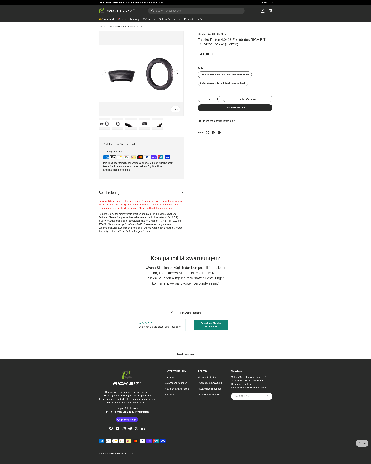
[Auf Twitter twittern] (207, 132)
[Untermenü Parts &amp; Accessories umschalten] (179, 19)
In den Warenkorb (247, 98)
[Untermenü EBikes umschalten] (154, 19)
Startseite (102, 27)
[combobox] (196, 11)
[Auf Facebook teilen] (213, 132)
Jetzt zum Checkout (235, 107)
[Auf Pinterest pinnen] (219, 132)
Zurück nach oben (186, 354)
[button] (271, 11)
